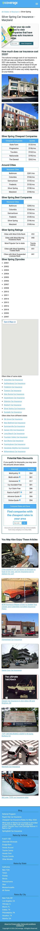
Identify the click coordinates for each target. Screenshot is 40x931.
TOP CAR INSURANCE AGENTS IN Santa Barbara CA (17, 735)
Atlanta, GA (6, 918)
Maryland (15, 12)
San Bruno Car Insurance (13, 441)
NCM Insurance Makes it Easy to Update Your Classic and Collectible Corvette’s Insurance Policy (19, 607)
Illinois (4, 879)
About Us (7, 924)
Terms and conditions (28, 924)
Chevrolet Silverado (9, 842)
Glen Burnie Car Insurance (14, 394)
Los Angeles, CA (8, 901)
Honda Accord (7, 848)
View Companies (26, 43)
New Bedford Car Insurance (14, 423)
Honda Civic (7, 853)
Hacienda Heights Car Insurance (16, 448)
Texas (4, 873)
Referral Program (9, 814)
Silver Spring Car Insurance (14, 408)
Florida (5, 876)
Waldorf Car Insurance (12, 405)
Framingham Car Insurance (14, 444)
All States (5, 12)
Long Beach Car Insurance (14, 434)
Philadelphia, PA (8, 913)
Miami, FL (6, 907)
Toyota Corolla (8, 856)
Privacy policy (16, 924)
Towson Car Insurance (12, 391)
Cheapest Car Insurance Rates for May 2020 (19, 820)
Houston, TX (7, 916)
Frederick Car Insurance (13, 387)
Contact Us (20, 926)
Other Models (7, 859)
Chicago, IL (6, 904)
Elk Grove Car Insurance (13, 419)
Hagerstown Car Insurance (14, 398)
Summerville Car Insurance (14, 426)
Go (24, 523)
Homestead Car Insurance (12, 640)
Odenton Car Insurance (13, 401)
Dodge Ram (6, 845)
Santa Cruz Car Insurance (12, 670)
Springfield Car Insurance (12, 831)
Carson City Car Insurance (14, 430)
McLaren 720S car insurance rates (15, 797)
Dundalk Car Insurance (13, 412)
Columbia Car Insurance (13, 380)
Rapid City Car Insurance (11, 817)
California (6, 867)
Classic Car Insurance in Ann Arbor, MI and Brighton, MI (18, 702)
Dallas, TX (6, 910)
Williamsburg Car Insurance (14, 451)
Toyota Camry (7, 850)
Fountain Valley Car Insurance (15, 437)
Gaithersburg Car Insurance (14, 383)
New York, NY (7, 898)
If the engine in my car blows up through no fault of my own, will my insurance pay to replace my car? (19, 571)
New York (6, 870)
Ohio (4, 884)
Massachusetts (8, 887)
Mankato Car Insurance (11, 767)
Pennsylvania (7, 882)
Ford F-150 (6, 839)
